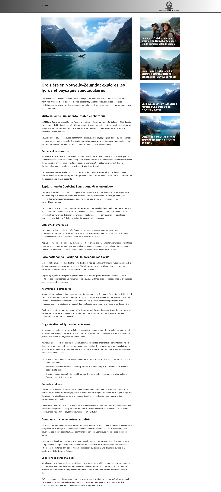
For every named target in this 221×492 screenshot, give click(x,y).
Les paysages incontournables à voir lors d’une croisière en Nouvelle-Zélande (159, 106)
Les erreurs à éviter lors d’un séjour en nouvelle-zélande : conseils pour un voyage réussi (159, 74)
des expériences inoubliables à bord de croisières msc (90, 105)
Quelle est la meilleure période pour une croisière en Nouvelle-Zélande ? (159, 139)
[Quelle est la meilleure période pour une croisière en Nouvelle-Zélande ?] (160, 131)
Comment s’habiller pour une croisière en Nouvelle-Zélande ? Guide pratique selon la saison (159, 41)
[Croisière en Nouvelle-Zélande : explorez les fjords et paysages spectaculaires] (86, 79)
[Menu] (46, 6)
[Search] (42, 6)
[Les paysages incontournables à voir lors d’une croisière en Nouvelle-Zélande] (160, 98)
